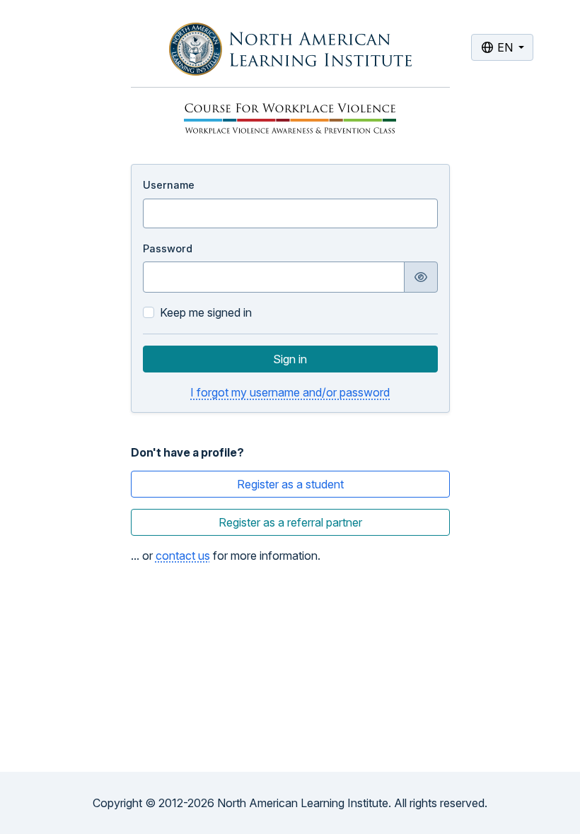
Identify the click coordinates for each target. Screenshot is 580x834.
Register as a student (290, 484)
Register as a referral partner (290, 522)
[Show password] (421, 277)
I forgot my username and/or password (290, 392)
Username (169, 185)
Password (167, 248)
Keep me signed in (206, 312)
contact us (183, 555)
